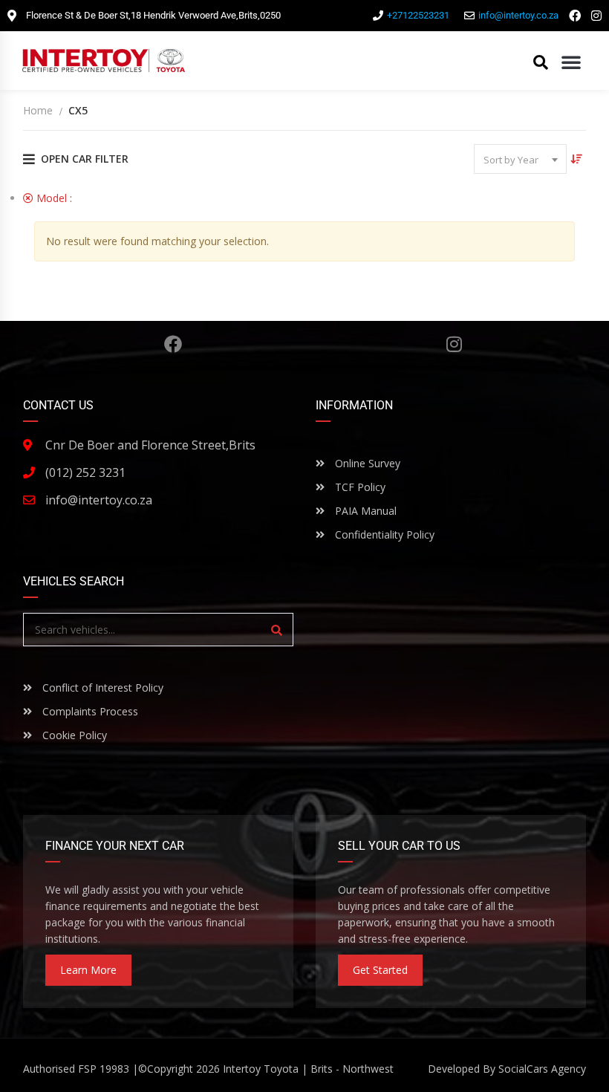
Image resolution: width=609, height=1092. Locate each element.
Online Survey (366, 463)
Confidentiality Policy (383, 534)
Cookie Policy (73, 735)
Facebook (173, 344)
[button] (571, 61)
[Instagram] (596, 16)
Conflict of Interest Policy (101, 687)
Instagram (454, 344)
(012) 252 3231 (85, 472)
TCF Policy (358, 487)
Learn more (88, 970)
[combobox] (520, 159)
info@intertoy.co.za (98, 500)
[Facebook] (575, 16)
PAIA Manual (364, 511)
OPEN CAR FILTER (84, 159)
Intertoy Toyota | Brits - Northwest (308, 1069)
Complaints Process (88, 711)
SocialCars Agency (542, 1069)
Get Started (380, 970)
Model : (63, 198)
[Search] (276, 629)
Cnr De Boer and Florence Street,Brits (150, 445)
